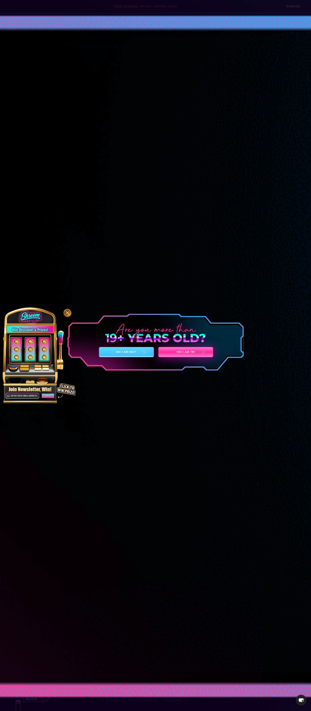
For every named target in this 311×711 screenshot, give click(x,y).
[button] (301, 700)
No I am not (126, 352)
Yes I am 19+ (185, 352)
